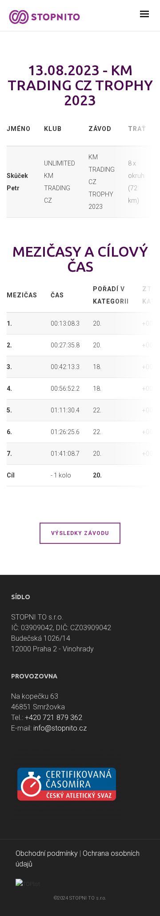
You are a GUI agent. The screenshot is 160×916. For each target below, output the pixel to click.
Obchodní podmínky (47, 853)
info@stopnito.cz (60, 728)
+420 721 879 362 (53, 717)
